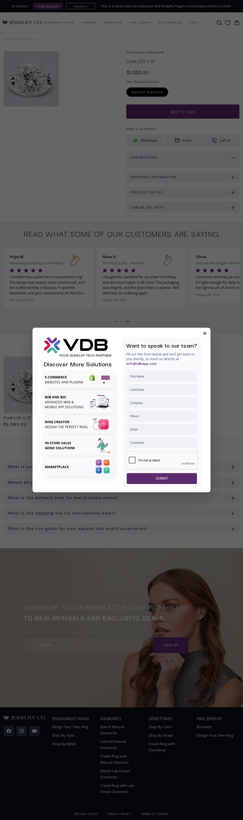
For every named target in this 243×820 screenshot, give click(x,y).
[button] (204, 333)
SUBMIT (162, 478)
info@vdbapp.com (141, 363)
